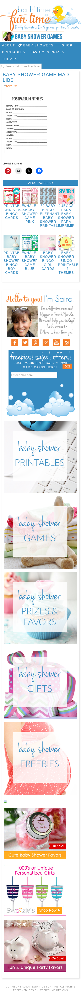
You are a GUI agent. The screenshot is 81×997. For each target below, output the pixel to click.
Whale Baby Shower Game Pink (30, 213)
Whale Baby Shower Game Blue (30, 261)
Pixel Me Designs (56, 990)
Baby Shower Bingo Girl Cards (48, 261)
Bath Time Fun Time (40, 17)
